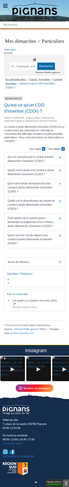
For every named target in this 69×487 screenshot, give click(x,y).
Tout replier (35, 148)
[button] (34, 159)
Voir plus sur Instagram (36, 388)
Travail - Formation (39, 79)
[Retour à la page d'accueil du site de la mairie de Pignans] (34, 10)
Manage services (54, 482)
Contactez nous (12, 443)
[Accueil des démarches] (34, 59)
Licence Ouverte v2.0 (22, 333)
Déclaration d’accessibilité (18, 456)
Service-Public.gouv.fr (47, 72)
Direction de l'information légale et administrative (28, 325)
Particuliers (10, 49)
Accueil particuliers (16, 79)
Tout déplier (54, 148)
